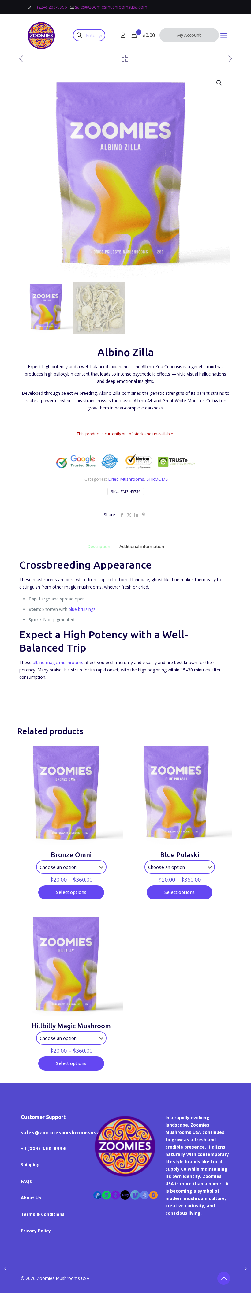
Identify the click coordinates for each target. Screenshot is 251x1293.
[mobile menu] (223, 35)
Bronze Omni (71, 854)
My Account (189, 35)
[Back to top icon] (223, 1278)
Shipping (30, 1165)
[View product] (114, 749)
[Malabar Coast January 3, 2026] (5, 1268)
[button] (219, 83)
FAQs (26, 1181)
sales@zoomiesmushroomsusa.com (111, 7)
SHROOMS (157, 479)
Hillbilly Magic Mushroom (71, 1026)
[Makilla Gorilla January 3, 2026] (245, 1268)
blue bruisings (82, 609)
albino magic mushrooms (58, 662)
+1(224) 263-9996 (49, 7)
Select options (71, 892)
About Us (31, 1198)
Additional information (141, 546)
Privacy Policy (36, 1231)
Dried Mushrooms (126, 479)
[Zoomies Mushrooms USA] (41, 35)
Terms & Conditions (43, 1214)
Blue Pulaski (179, 854)
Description (98, 546)
